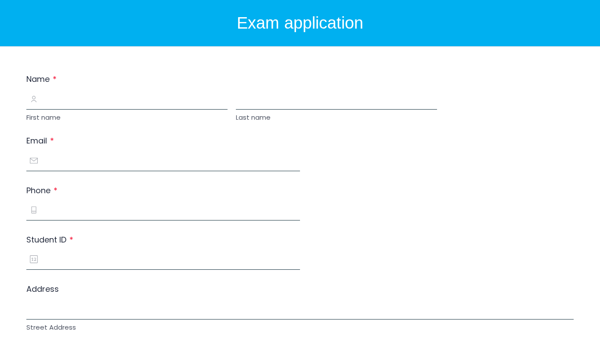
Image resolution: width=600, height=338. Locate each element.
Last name (253, 117)
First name (43, 117)
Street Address (51, 327)
